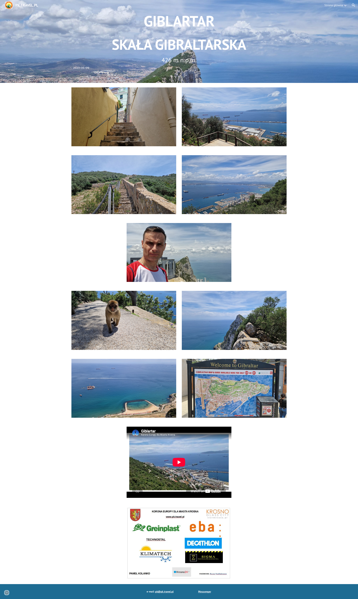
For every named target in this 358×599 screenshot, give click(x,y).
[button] (353, 5)
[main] (179, 41)
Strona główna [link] (333, 5)
